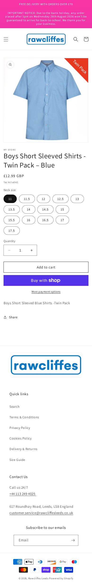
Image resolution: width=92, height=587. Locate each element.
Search (14, 406)
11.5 (27, 199)
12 (43, 199)
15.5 (11, 220)
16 (28, 220)
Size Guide (17, 460)
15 (62, 209)
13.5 (11, 209)
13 (77, 199)
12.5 (60, 199)
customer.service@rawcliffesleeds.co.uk (41, 513)
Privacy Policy (19, 428)
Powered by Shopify (61, 578)
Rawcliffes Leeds (38, 578)
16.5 (45, 220)
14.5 (45, 209)
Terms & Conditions (24, 417)
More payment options (46, 291)
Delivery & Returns (23, 449)
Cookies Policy (20, 438)
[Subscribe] (73, 540)
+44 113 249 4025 (22, 493)
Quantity (9, 241)
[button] (6, 39)
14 (28, 209)
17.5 (11, 230)
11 (10, 199)
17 (62, 220)
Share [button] (13, 317)
